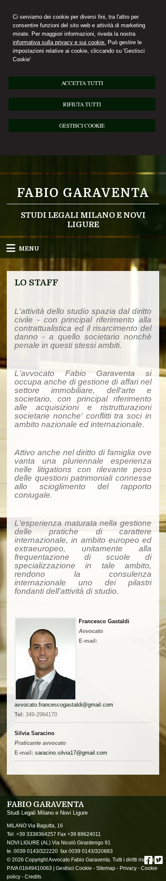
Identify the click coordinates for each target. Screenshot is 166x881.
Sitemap (105, 868)
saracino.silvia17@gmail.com (71, 753)
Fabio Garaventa (83, 193)
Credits (33, 877)
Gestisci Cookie (74, 868)
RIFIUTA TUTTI (82, 104)
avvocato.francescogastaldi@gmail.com (63, 704)
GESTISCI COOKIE (82, 125)
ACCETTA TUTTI (82, 83)
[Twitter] (159, 861)
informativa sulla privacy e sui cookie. (59, 42)
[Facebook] (148, 861)
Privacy (128, 868)
